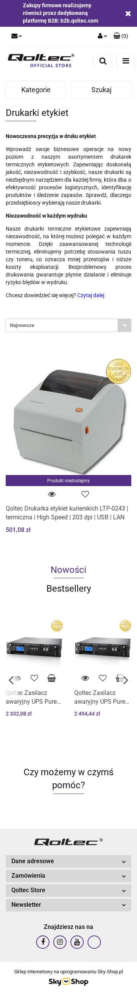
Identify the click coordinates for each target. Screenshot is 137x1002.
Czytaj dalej (90, 295)
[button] (120, 36)
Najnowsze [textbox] (22, 325)
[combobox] (68, 325)
